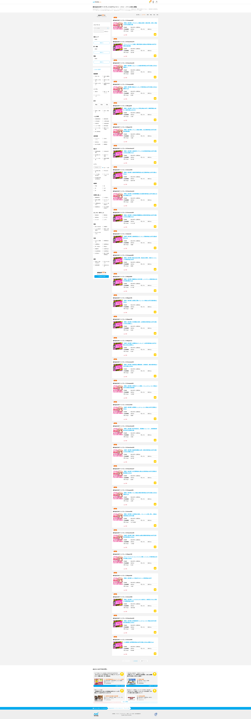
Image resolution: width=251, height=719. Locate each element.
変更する (101, 42)
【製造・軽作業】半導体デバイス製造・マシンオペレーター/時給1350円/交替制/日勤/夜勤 (140, 386)
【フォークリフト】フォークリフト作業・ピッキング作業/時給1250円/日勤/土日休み (140, 557)
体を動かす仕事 (97, 155)
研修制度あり (106, 240)
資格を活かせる (106, 266)
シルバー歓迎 (97, 125)
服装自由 (97, 217)
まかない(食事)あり (98, 241)
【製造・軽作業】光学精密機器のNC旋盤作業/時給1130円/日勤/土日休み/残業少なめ (140, 194)
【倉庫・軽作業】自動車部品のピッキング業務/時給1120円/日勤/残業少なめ (140, 237)
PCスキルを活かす (106, 262)
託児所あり (97, 253)
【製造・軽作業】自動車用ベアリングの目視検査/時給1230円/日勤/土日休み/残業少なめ (140, 151)
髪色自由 (97, 215)
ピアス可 (105, 217)
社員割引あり (106, 248)
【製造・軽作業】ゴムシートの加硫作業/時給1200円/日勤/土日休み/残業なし (140, 66)
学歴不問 (97, 123)
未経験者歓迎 (97, 118)
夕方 (105, 188)
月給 (107, 104)
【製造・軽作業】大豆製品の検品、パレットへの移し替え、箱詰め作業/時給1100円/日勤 (140, 514)
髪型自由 (105, 215)
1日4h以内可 (106, 151)
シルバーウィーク (97, 96)
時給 (96, 104)
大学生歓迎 (97, 121)
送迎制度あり (106, 244)
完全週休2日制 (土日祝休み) (98, 178)
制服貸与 (97, 248)
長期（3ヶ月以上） (98, 84)
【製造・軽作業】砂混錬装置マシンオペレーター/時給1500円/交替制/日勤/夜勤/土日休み (139, 621)
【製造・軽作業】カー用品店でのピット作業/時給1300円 (137, 578)
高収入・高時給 (97, 111)
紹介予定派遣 (97, 144)
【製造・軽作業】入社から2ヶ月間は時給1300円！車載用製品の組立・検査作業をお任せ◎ (139, 109)
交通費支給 (97, 244)
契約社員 (97, 142)
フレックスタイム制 (106, 175)
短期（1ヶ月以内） (98, 80)
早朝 (96, 185)
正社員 (105, 138)
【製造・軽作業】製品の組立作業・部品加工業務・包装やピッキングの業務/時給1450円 (140, 258)
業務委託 (105, 144)
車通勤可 (105, 226)
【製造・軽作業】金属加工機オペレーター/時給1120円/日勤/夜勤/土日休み (140, 301)
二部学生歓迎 (106, 121)
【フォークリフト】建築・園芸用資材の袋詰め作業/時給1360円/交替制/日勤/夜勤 (139, 45)
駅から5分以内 (98, 226)
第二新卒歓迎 (97, 131)
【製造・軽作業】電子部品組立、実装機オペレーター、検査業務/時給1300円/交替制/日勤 (140, 429)
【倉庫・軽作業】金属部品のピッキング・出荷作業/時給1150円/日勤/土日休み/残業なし (139, 344)
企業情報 (113, 713)
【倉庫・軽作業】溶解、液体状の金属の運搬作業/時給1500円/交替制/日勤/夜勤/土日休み (139, 536)
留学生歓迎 (106, 125)
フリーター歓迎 (97, 129)
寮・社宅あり (97, 246)
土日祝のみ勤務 (97, 171)
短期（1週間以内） (106, 77)
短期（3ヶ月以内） (106, 80)
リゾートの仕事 (97, 159)
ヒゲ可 (105, 219)
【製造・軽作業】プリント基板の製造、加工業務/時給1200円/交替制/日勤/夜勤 (139, 130)
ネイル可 (97, 219)
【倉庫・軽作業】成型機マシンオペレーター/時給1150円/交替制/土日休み (140, 408)
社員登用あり (106, 251)
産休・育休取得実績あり (106, 254)
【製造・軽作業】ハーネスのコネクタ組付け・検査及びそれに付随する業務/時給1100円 (140, 600)
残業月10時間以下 (106, 159)
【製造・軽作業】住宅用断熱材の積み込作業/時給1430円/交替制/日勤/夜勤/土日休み (140, 472)
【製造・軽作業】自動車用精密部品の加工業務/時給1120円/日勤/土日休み (140, 173)
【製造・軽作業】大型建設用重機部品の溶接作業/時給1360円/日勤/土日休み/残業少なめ (140, 216)
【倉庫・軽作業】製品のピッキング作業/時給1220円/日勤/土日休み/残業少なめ (140, 87)
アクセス (117, 713)
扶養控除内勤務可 (97, 152)
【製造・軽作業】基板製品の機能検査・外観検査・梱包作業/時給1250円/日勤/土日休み (140, 365)
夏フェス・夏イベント (106, 92)
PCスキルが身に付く (98, 233)
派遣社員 (105, 142)
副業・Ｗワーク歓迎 (106, 129)
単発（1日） (97, 76)
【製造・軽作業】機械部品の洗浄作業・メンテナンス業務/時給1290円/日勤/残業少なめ (140, 280)
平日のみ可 (106, 170)
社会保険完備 (97, 251)
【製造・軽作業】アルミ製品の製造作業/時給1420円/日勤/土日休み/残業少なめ (140, 493)
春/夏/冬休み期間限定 (106, 84)
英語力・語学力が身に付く (106, 229)
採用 (127, 713)
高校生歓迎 (106, 118)
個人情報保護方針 (138, 713)
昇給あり (105, 246)
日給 (102, 104)
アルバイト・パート (97, 139)
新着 (148, 14)
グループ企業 (131, 713)
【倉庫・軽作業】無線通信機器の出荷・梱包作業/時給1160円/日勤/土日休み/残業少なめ (140, 450)
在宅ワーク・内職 (106, 155)
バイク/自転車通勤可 (98, 229)
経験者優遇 (97, 265)
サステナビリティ (123, 713)
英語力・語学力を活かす (97, 262)
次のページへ (143, 660)
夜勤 (105, 190)
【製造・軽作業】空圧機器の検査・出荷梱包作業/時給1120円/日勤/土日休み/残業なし (140, 322)
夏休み (96, 91)
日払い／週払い (106, 111)
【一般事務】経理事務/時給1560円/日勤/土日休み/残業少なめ (138, 642)
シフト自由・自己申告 (97, 175)
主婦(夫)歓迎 (106, 123)
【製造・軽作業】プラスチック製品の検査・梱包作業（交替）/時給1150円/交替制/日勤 (140, 23)
